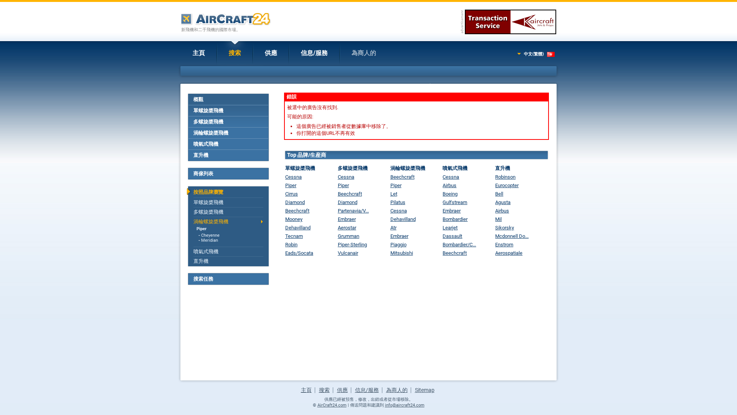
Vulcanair (348, 253)
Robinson (505, 177)
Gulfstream (455, 202)
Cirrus (291, 194)
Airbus (449, 185)
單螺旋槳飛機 (208, 110)
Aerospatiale (508, 253)
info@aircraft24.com (405, 405)
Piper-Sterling (352, 244)
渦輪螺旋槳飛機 (210, 133)
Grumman (348, 236)
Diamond (295, 202)
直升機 (200, 155)
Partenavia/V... (353, 211)
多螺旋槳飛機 (208, 121)
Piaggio (398, 244)
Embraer (347, 219)
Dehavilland (298, 228)
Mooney (293, 219)
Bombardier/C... (459, 244)
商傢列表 (203, 173)
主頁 (199, 52)
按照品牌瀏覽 (208, 192)
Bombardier (455, 219)
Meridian (209, 240)
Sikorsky (504, 228)
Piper (202, 228)
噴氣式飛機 (205, 144)
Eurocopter (507, 185)
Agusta (503, 202)
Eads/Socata (299, 253)
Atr (393, 228)
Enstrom (504, 244)
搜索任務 (203, 279)
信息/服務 (314, 52)
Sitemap (425, 390)
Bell (499, 194)
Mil (498, 219)
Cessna (293, 177)
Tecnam (294, 236)
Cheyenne (210, 235)
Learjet (450, 228)
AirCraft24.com (332, 405)
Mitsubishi (401, 253)
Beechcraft (297, 211)
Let (393, 194)
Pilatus (397, 202)
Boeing (450, 194)
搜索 (235, 52)
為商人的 (364, 52)
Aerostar (347, 228)
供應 (271, 52)
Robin (291, 244)
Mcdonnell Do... (512, 236)
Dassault (452, 236)
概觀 (198, 99)
